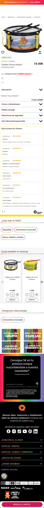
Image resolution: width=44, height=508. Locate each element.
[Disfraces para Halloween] (33, 352)
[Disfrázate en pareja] (33, 340)
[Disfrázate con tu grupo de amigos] (11, 340)
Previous (1, 280)
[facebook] (8, 431)
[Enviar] (36, 384)
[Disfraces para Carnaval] (11, 352)
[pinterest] (30, 431)
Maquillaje (7, 229)
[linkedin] (35, 431)
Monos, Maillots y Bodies (13, 237)
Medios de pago (8, 109)
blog (32, 420)
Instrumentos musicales (25, 229)
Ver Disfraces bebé (7, 67)
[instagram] (14, 431)
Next (41, 280)
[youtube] (24, 431)
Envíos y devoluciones (11, 104)
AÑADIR (12, 300)
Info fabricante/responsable (13, 121)
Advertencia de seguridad (12, 115)
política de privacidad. (12, 396)
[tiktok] (19, 431)
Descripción (6, 89)
